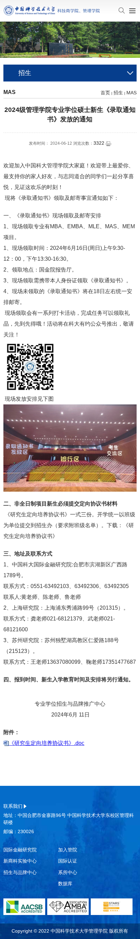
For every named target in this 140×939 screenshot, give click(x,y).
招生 (118, 92)
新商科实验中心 (20, 861)
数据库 (65, 883)
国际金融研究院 (20, 849)
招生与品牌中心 (20, 872)
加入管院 (67, 849)
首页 (105, 92)
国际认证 (67, 861)
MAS (131, 92)
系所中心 (67, 872)
